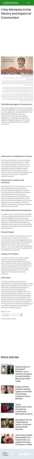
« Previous (5, 315)
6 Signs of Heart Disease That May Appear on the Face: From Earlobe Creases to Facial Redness (23, 393)
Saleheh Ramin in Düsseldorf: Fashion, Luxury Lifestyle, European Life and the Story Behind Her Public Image (23, 374)
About (5, 453)
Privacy (5, 455)
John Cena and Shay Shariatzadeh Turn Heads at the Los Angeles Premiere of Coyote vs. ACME (23, 440)
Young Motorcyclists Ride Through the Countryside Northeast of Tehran (24, 409)
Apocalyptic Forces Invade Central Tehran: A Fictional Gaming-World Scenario (23, 424)
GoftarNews (10, 3)
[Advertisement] (17, 38)
